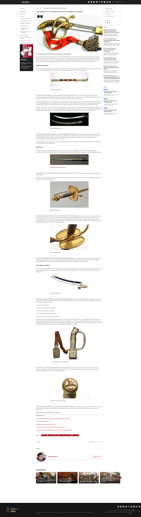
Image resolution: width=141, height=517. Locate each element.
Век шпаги (108, 13)
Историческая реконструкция (65, 435)
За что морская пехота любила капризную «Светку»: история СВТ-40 (50, 427)
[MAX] (88, 2)
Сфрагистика (50, 435)
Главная (37, 8)
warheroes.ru (125, 512)
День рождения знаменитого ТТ (43, 421)
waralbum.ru (130, 512)
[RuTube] (99, 2)
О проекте (130, 513)
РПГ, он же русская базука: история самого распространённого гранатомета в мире (54, 430)
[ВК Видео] (96, 2)
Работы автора (96, 456)
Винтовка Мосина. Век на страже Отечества (45, 424)
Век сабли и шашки (110, 16)
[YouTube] (102, 2)
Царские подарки (109, 11)
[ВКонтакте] (94, 2)
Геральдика (44, 435)
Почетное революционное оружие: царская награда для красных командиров (53, 418)
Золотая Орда (75, 435)
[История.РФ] (26, 2)
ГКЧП (56, 435)
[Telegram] (91, 2)
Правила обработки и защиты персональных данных (123, 509)
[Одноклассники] (104, 2)
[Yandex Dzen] (107, 2)
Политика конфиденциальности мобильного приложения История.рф (120, 510)
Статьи (41, 8)
